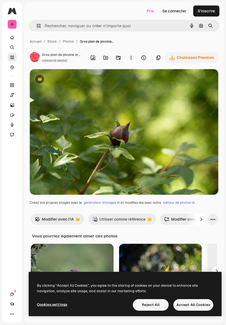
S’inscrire (206, 11)
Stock (52, 41)
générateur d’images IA (102, 203)
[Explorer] (12, 67)
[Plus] (12, 314)
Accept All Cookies (193, 304)
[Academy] (12, 304)
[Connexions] (12, 294)
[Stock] (12, 57)
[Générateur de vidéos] (12, 114)
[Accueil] (12, 37)
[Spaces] (12, 95)
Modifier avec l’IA (54, 221)
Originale (66, 79)
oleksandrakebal (54, 60)
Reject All (151, 304)
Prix (150, 11)
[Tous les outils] (12, 85)
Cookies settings (52, 304)
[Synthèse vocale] (12, 124)
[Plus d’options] (130, 57)
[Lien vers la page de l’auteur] (35, 58)
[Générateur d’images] (12, 105)
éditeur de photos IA (179, 203)
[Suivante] (201, 219)
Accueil (35, 41)
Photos (68, 41)
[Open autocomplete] (36, 26)
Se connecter (174, 11)
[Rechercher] (12, 47)
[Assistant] (12, 134)
